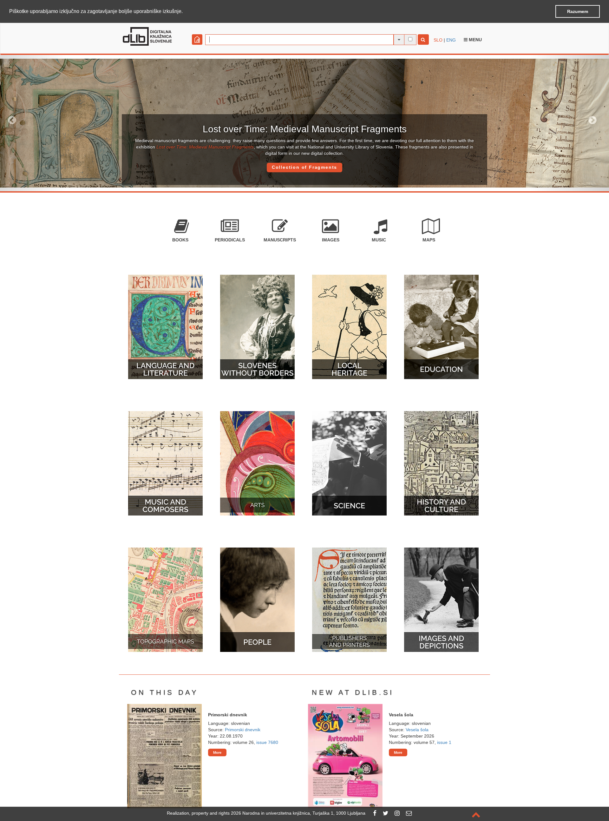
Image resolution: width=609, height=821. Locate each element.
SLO (438, 40)
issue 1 (444, 742)
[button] (185, 12)
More (217, 752)
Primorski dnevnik (242, 729)
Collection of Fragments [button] (304, 167)
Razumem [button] (577, 11)
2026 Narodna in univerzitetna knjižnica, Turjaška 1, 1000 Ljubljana (298, 813)
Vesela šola (417, 729)
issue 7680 (267, 742)
